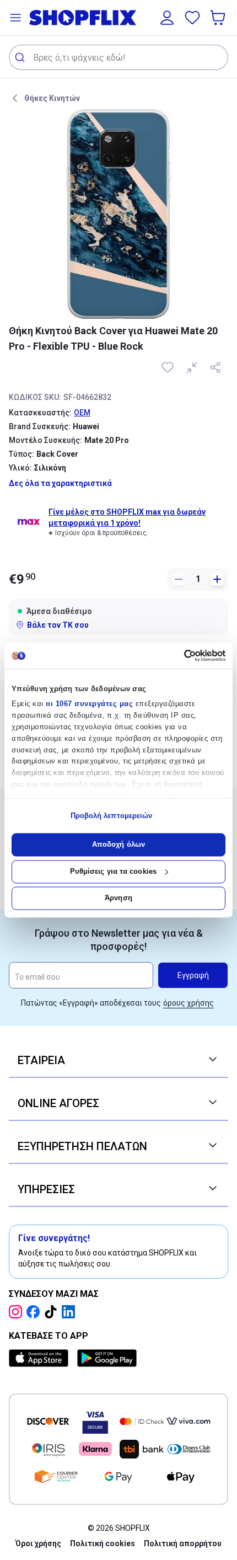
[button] (15, 17)
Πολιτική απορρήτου (183, 1543)
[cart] (218, 17)
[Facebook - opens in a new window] (35, 1311)
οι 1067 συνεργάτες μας (89, 704)
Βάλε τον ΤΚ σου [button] (58, 625)
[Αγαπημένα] (192, 17)
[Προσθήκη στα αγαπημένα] (168, 367)
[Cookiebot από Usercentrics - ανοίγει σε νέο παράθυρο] (177, 655)
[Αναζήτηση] (21, 57)
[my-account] (167, 17)
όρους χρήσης (188, 1002)
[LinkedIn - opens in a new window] (70, 1311)
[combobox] (118, 57)
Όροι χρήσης (38, 1543)
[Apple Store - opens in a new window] (41, 1358)
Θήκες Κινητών (52, 98)
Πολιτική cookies (102, 1543)
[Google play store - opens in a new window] (107, 1358)
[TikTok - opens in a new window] (53, 1311)
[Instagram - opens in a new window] (17, 1311)
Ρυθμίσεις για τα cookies (113, 871)
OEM (82, 412)
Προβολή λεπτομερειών (112, 815)
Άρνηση (118, 898)
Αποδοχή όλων (118, 845)
